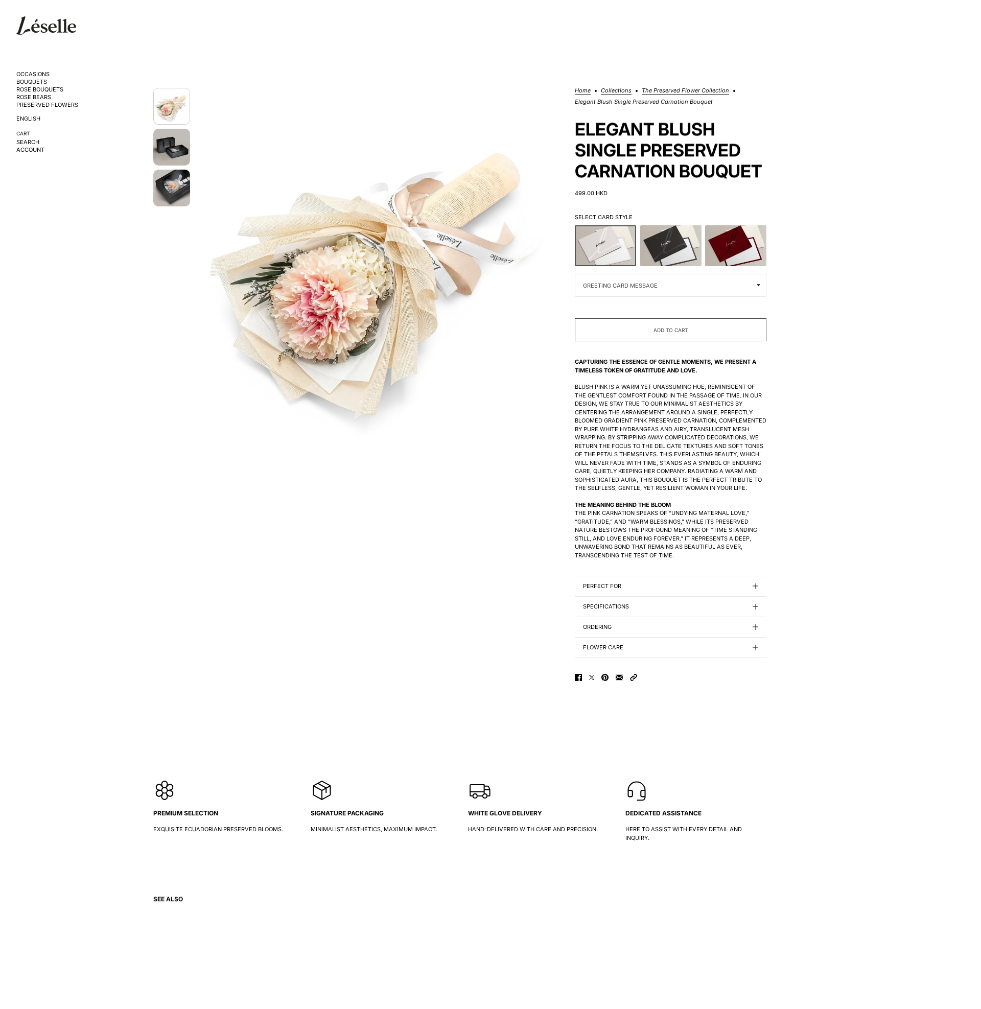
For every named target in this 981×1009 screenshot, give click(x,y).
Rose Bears (33, 97)
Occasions (33, 74)
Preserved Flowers (47, 105)
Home (583, 91)
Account (30, 150)
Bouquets (31, 82)
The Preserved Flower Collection (685, 91)
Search (27, 142)
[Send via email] (619, 677)
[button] (633, 677)
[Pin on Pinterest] (605, 677)
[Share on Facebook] (578, 677)
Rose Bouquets (39, 89)
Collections (616, 91)
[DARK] (671, 245)
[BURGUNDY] (735, 245)
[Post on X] (591, 677)
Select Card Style (604, 217)
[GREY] (605, 245)
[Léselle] (46, 25)
